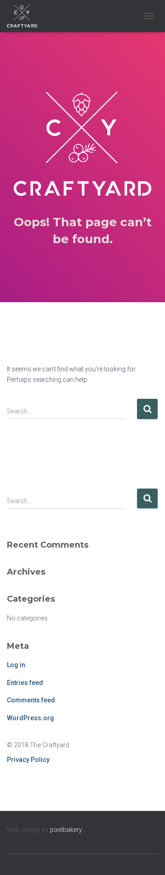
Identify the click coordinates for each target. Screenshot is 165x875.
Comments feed (31, 700)
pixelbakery (66, 829)
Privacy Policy (28, 759)
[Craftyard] (25, 16)
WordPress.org (30, 718)
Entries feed (25, 682)
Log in (16, 664)
